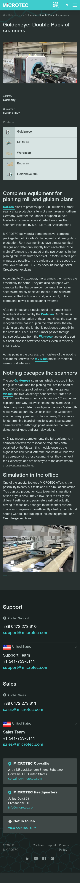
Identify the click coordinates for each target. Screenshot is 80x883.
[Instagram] (52, 858)
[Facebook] (44, 858)
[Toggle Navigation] (75, 5)
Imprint (51, 845)
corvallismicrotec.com (25, 779)
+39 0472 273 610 (19, 627)
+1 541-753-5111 (19, 662)
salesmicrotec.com (23, 710)
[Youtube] (36, 858)
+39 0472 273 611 (19, 704)
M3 (37, 359)
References (15, 15)
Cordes (9, 207)
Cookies (38, 845)
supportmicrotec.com (25, 633)
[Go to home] (4, 15)
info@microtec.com (21, 807)
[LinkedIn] (27, 858)
